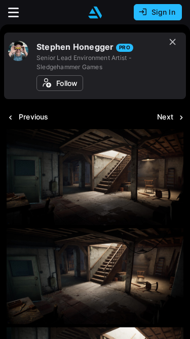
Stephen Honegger (74, 47)
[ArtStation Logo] (95, 12)
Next (165, 116)
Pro (124, 47)
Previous (34, 116)
